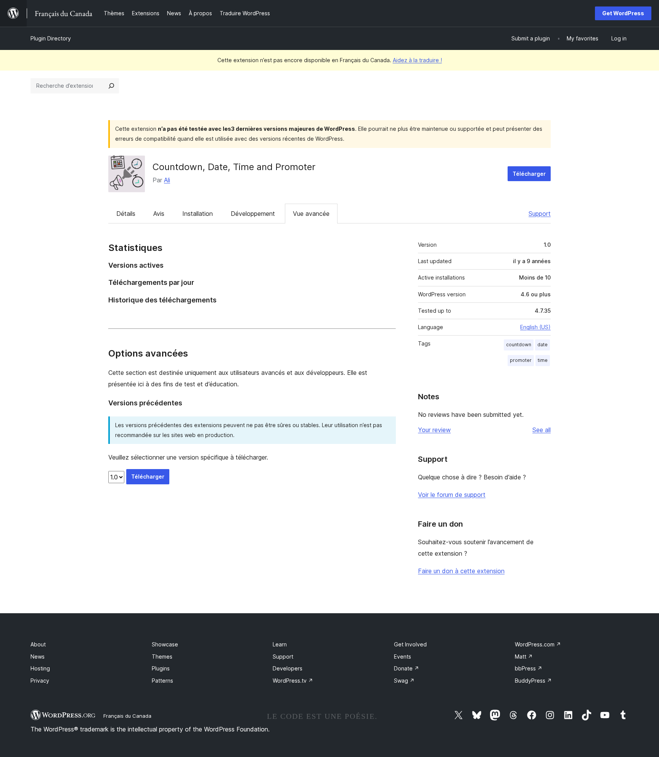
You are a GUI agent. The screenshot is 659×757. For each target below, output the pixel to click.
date (542, 344)
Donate (406, 668)
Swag (404, 680)
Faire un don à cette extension (461, 571)
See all (541, 430)
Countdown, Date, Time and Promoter (234, 166)
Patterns (162, 680)
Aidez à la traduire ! (417, 60)
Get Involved (410, 644)
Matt (524, 656)
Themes (162, 656)
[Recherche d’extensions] (111, 85)
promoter (521, 360)
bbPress (528, 668)
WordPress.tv (293, 680)
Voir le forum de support (451, 494)
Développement (253, 213)
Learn (280, 644)
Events (402, 656)
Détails (125, 213)
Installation (197, 213)
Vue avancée (311, 213)
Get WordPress (623, 13)
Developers (287, 668)
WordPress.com (538, 644)
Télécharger (529, 173)
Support (540, 213)
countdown (518, 344)
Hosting (40, 668)
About (38, 644)
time (543, 360)
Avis (158, 213)
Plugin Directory (51, 38)
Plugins (161, 668)
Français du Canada (127, 716)
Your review (434, 430)
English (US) (535, 327)
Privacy (40, 680)
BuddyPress (533, 680)
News (38, 656)
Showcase (165, 644)
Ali (167, 180)
